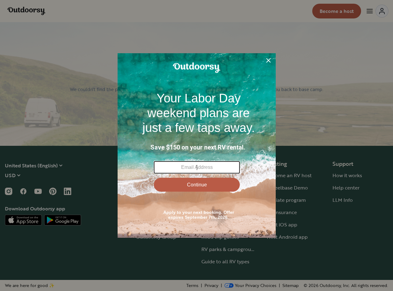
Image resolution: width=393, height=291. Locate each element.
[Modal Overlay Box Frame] (197, 145)
